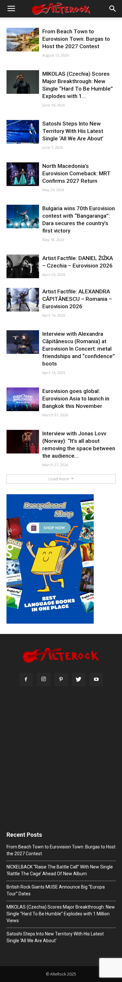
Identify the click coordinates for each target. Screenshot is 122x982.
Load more (58, 479)
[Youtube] (96, 679)
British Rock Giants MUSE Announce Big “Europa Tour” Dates (56, 890)
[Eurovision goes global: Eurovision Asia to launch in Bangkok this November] (23, 399)
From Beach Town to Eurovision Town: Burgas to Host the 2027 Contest (76, 38)
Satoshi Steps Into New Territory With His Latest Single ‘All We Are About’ (72, 131)
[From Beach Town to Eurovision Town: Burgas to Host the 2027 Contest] (23, 39)
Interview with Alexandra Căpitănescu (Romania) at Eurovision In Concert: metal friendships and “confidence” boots (78, 349)
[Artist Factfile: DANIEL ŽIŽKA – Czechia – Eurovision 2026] (23, 266)
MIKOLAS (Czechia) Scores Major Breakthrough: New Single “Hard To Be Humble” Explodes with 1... (77, 85)
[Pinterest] (61, 679)
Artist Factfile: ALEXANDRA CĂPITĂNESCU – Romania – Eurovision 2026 (77, 299)
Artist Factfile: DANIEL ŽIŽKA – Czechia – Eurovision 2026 (77, 262)
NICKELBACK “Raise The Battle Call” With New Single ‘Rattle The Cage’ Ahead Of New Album (60, 870)
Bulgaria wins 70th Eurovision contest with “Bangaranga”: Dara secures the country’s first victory (78, 219)
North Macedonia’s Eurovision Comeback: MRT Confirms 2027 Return (76, 173)
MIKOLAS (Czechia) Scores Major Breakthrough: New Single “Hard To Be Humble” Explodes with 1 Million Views (61, 913)
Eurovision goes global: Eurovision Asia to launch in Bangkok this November (75, 398)
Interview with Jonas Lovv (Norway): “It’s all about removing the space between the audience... (78, 444)
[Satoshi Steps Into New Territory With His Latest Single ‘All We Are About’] (23, 132)
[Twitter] (78, 679)
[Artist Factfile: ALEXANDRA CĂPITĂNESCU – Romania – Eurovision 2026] (23, 299)
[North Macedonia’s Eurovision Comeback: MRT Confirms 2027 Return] (23, 174)
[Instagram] (43, 679)
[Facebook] (26, 679)
